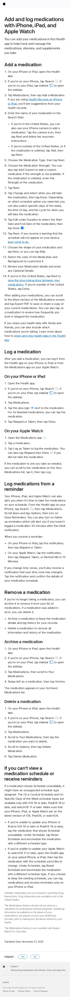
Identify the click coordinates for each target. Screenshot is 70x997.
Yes (22, 957)
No (35, 957)
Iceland (6, 982)
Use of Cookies (41, 991)
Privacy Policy (24, 991)
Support (14, 966)
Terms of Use (8, 991)
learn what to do (18, 242)
